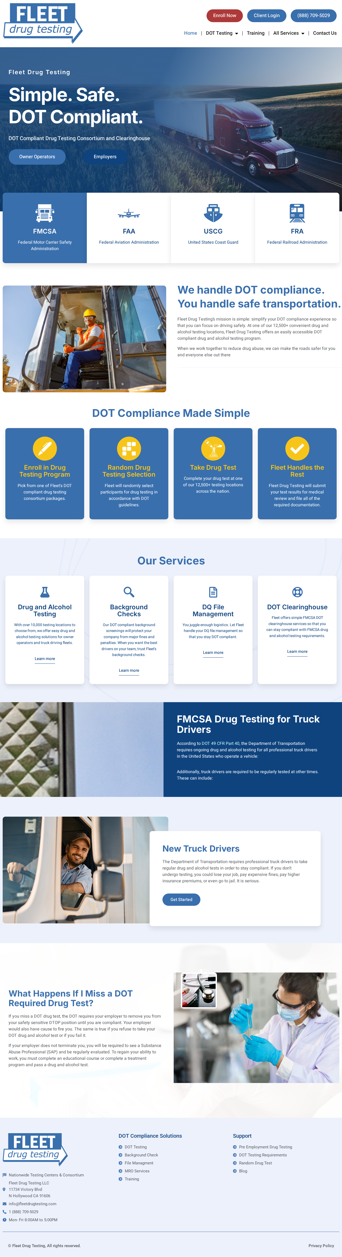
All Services (286, 33)
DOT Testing (219, 33)
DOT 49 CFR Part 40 (220, 743)
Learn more (45, 659)
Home (190, 33)
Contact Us (325, 33)
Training (256, 33)
